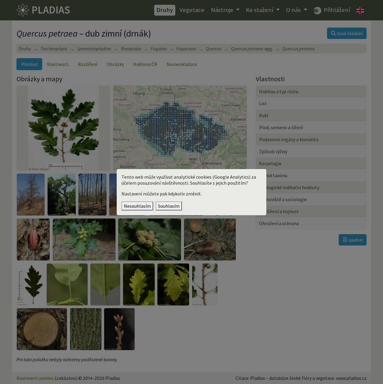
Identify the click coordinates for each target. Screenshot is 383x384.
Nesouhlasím (137, 206)
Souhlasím (169, 206)
